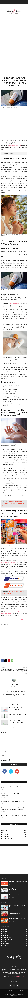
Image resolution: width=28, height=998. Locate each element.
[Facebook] (2, 660)
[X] (5, 660)
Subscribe (17, 769)
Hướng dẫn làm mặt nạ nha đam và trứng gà (12, 801)
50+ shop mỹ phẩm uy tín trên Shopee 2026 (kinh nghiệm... (18, 882)
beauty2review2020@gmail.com (17, 976)
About (4, 990)
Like (4, 769)
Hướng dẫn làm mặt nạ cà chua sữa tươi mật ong (13, 815)
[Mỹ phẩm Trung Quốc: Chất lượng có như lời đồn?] (4, 709)
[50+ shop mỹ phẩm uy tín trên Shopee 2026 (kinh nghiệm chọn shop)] (4, 883)
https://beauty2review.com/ (14, 686)
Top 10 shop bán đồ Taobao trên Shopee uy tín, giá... (17, 919)
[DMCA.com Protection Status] (14, 996)
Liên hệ (8, 990)
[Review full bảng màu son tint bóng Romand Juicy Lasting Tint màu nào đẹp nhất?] (4, 913)
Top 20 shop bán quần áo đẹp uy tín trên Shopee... (17, 906)
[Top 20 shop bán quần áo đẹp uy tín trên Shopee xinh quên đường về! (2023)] (4, 907)
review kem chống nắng (15, 145)
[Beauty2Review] (14, 10)
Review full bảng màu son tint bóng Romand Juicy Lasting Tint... (16, 912)
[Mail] (12, 698)
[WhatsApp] (12, 660)
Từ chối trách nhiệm (19, 990)
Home (2, 75)
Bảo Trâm (14, 684)
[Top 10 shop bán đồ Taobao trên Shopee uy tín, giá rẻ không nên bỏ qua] (4, 920)
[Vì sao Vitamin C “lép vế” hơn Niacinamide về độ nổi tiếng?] (4, 722)
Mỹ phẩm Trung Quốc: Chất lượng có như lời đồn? (17, 895)
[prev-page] (13, 727)
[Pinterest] (9, 660)
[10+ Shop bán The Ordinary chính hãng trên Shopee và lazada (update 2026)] (4, 890)
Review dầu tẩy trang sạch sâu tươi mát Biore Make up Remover (7, 671)
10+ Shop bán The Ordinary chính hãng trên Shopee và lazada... (17, 888)
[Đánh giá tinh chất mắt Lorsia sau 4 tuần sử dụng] (4, 716)
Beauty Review (8, 75)
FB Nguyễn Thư (22, 619)
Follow (10, 769)
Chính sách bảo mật (14, 992)
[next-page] (15, 727)
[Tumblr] (18, 698)
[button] (2, 2)
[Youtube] (17, 985)
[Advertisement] (14, 30)
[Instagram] (14, 985)
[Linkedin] (10, 698)
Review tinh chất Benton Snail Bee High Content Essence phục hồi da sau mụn (21, 671)
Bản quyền (13, 990)
